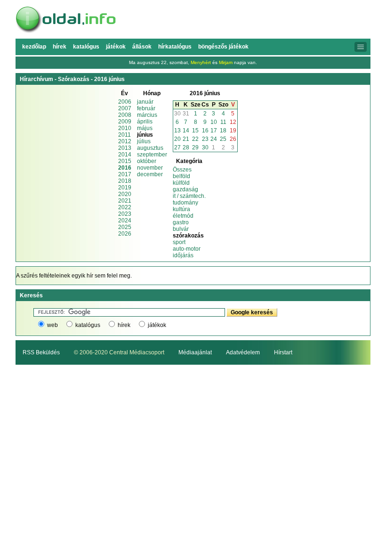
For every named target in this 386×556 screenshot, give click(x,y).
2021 (124, 200)
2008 (124, 115)
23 (205, 139)
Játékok (116, 46)
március (147, 115)
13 (177, 130)
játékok (157, 325)
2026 (124, 233)
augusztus (150, 148)
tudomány (185, 202)
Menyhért (201, 62)
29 (195, 147)
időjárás (183, 255)
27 (177, 147)
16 (205, 130)
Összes (182, 169)
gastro (181, 222)
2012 (124, 141)
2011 (124, 134)
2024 (124, 220)
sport (179, 242)
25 (223, 139)
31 (186, 113)
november (150, 167)
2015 (124, 161)
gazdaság (185, 189)
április (145, 121)
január (145, 101)
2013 (124, 148)
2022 (124, 207)
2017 (124, 174)
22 (195, 139)
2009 (124, 121)
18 (223, 130)
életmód (183, 216)
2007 (124, 108)
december (150, 174)
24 (213, 139)
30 (177, 113)
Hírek (59, 46)
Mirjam (226, 62)
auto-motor (187, 248)
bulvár (181, 229)
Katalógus (86, 46)
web (52, 325)
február (146, 108)
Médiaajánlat (195, 352)
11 (223, 122)
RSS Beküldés (41, 352)
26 (233, 139)
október (146, 161)
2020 (124, 194)
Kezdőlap (34, 46)
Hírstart (283, 352)
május (145, 128)
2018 (124, 181)
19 (233, 130)
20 (177, 139)
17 (213, 130)
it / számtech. (189, 196)
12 (233, 122)
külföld (181, 183)
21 (186, 139)
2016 (124, 167)
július (144, 141)
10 (213, 122)
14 (186, 130)
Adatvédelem (243, 352)
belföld (181, 176)
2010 (124, 128)
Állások (142, 46)
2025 (124, 227)
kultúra (181, 209)
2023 (124, 214)
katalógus (87, 325)
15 (195, 130)
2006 (124, 101)
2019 (124, 187)
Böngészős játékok (223, 46)
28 (186, 147)
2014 (124, 154)
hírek (124, 325)
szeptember (152, 154)
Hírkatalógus (175, 46)
